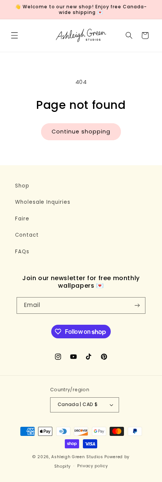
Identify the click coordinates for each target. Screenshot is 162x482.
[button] (14, 35)
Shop (22, 185)
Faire (22, 218)
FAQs (22, 251)
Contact (27, 235)
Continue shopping (81, 131)
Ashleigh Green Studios (77, 457)
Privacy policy (92, 466)
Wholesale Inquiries (42, 202)
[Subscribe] (137, 305)
